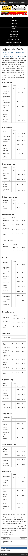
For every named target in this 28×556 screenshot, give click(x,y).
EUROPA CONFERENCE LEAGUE (14, 39)
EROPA (13, 29)
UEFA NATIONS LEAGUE (14, 45)
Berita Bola (14, 20)
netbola (2, 1)
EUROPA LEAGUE (14, 37)
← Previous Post (5, 538)
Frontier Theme (24, 554)
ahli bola (4, 52)
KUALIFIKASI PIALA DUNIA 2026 (14, 42)
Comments (5, 54)
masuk (8, 543)
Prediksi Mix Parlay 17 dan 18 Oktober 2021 (12, 50)
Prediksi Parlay (14, 26)
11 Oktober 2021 (11, 52)
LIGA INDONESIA (14, 31)
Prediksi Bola (14, 23)
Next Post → (24, 538)
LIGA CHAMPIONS (14, 34)
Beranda (14, 18)
